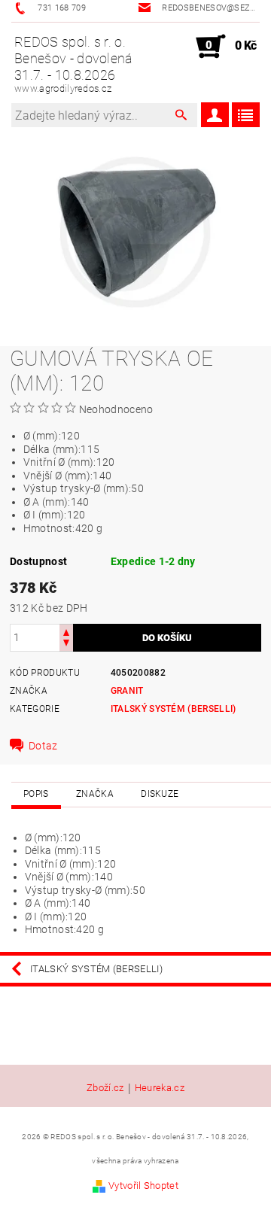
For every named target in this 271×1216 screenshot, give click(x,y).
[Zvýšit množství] (66, 631)
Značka (95, 794)
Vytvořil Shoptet (143, 1185)
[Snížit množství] (66, 644)
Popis (36, 794)
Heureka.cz (159, 1088)
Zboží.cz (105, 1088)
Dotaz (43, 746)
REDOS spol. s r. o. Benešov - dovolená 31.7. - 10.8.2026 (73, 64)
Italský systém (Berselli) (173, 709)
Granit (127, 691)
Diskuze (159, 794)
